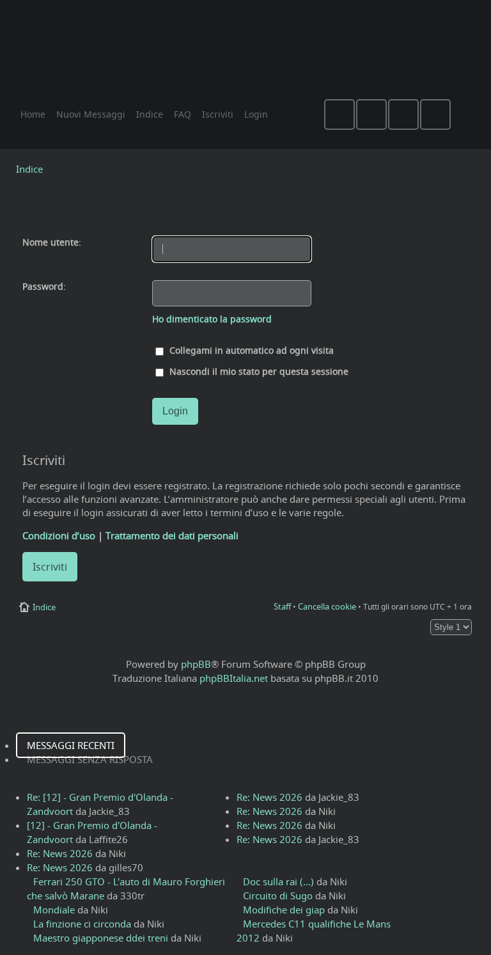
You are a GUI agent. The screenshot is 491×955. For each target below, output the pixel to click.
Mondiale (54, 909)
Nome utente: (51, 242)
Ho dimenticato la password (212, 319)
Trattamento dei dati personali (171, 535)
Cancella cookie (327, 606)
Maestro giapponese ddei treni (100, 937)
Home (32, 114)
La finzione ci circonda (82, 923)
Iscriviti (50, 567)
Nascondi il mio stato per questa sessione (257, 371)
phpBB (196, 664)
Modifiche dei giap (284, 909)
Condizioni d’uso (58, 535)
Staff (282, 606)
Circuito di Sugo (278, 895)
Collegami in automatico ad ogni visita (250, 350)
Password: (44, 286)
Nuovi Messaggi (90, 114)
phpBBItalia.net (233, 678)
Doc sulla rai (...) (278, 881)
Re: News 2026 (60, 853)
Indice (29, 168)
